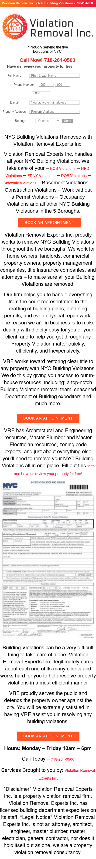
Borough (20, 121)
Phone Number (24, 84)
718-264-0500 (62, 759)
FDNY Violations (41, 175)
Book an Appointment (49, 222)
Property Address (14, 111)
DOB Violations (74, 175)
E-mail (14, 102)
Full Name (14, 75)
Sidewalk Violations (19, 183)
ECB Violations (62, 168)
